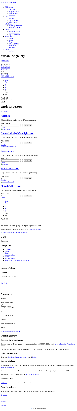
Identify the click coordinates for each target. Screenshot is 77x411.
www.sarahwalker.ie (7, 367)
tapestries (12, 15)
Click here (4, 383)
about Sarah (12, 9)
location (11, 51)
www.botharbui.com (32, 374)
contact (7, 49)
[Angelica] (4, 111)
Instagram (18, 357)
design (11, 42)
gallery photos (13, 20)
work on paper (13, 13)
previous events (14, 33)
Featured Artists (10, 258)
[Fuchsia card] (8, 146)
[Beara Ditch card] (5, 164)
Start (6, 80)
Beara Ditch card (10, 168)
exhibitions (8, 24)
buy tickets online (14, 35)
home (6, 6)
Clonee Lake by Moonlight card (17, 133)
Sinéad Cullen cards (11, 186)
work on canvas (14, 11)
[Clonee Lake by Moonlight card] (6, 129)
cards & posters (14, 44)
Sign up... (4, 395)
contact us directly (34, 229)
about (6, 17)
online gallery (9, 36)
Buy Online (4, 283)
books (11, 40)
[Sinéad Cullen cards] (7, 182)
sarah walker (9, 8)
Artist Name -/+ (6, 66)
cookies (3, 405)
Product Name (5, 68)
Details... (3, 127)
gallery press (13, 22)
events (7, 29)
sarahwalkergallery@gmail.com (11, 331)
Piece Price (4, 69)
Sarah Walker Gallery (7, 77)
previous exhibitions (15, 27)
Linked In (26, 357)
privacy (3, 401)
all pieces (8, 249)
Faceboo (11, 357)
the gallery (12, 18)
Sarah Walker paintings (13, 46)
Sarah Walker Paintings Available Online (18, 260)
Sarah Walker (5, 75)
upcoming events (14, 31)
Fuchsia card (7, 151)
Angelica (5, 115)
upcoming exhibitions (15, 26)
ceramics (11, 38)
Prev (6, 82)
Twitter (34, 357)
